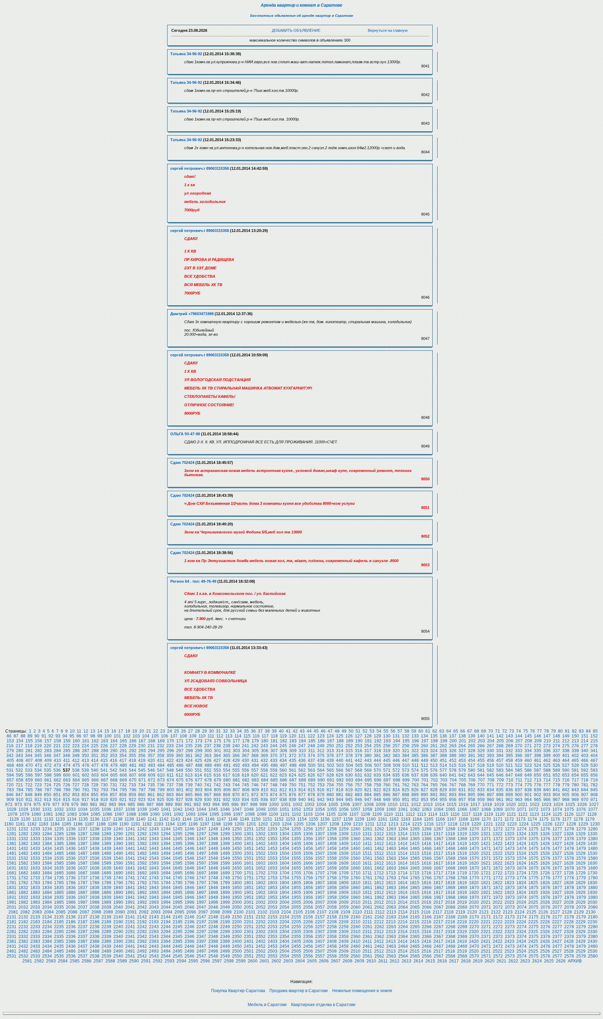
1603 (272, 863)
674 (170, 780)
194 (396, 740)
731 (113, 785)
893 (452, 794)
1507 (320, 853)
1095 (214, 814)
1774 (522, 877)
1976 (545, 897)
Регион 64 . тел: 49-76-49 (193, 581)
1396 (189, 843)
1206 (310, 824)
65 (455, 731)
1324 (521, 833)
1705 (296, 873)
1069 (498, 809)
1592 (142, 863)
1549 (225, 858)
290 (114, 750)
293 (142, 750)
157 (48, 740)
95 (71, 736)
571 (386, 770)
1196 (193, 824)
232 (160, 745)
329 (481, 750)
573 (405, 770)
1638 (94, 868)
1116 (455, 814)
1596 (189, 863)
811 (273, 789)
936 (264, 799)
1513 (391, 853)
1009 (381, 804)
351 (94, 755)
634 (386, 775)
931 (217, 799)
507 (377, 765)
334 (528, 750)
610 (161, 775)
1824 (521, 882)
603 (95, 775)
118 (274, 736)
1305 (296, 833)
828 (434, 789)
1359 (344, 838)
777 (547, 785)
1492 (142, 853)
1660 (355, 868)
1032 (59, 809)
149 (566, 736)
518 (481, 765)
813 (292, 789)
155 (29, 740)
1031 (47, 809)
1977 (557, 897)
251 (339, 745)
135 (434, 736)
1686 (71, 873)
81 (567, 731)
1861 (367, 887)
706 (472, 780)
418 (132, 760)
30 (211, 731)
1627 (557, 863)
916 (76, 799)
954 (434, 799)
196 (415, 740)
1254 (284, 829)
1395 (178, 843)
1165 (428, 819)
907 (584, 794)
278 (594, 745)
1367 (439, 838)
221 (57, 745)
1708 (332, 873)
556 (245, 770)
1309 (344, 833)
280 (19, 750)
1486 (71, 853)
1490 (118, 853)
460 (528, 760)
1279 (581, 829)
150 (575, 736)
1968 (450, 897)
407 (29, 760)
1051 (284, 809)
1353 (272, 838)
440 (339, 760)
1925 (533, 892)
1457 (320, 848)
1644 (166, 868)
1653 (272, 868)
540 (94, 770)
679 (217, 780)
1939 (106, 897)
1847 (201, 887)
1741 (130, 877)
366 (236, 755)
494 (255, 765)
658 (19, 780)
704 (453, 780)
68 (476, 731)
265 (471, 745)
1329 (581, 833)
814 (302, 789)
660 (38, 780)
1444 (166, 848)
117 (265, 736)
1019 (499, 804)
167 (142, 740)
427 (217, 760)
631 (358, 775)
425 (198, 760)
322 (415, 750)
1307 (320, 833)
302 (227, 750)
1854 (284, 887)
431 (255, 760)
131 (396, 736)
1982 (23, 902)
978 (65, 804)
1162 (394, 819)
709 (500, 780)
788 (57, 789)
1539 (106, 858)
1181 (20, 824)
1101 (285, 814)
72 (504, 731)
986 (140, 804)
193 (387, 740)
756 (349, 785)
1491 (130, 853)
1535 (59, 858)
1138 (117, 819)
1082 (60, 814)
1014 (440, 804)
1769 (462, 877)
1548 (213, 858)
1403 (272, 843)
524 (537, 765)
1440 (118, 848)
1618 (450, 863)
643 (471, 775)
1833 (35, 887)
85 (595, 731)
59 (413, 731)
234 (179, 745)
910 (19, 799)
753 (321, 785)
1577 (557, 858)
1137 (106, 819)
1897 (201, 892)
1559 (344, 858)
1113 (421, 814)
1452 (261, 848)
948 (377, 799)
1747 (201, 877)
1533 (35, 858)
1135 (83, 819)
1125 (557, 814)
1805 (296, 882)
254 (368, 745)
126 (349, 736)
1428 (569, 843)
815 (311, 789)
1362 (379, 838)
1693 (154, 873)
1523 (509, 853)
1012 (416, 804)
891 (434, 794)
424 (189, 760)
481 (132, 765)
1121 (511, 814)
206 (509, 740)
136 (443, 736)
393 (490, 755)
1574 (522, 858)
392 (481, 755)
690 (321, 780)
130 (386, 736)
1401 (249, 843)
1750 (237, 877)
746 (255, 785)
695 (368, 780)
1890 (118, 892)
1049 (261, 809)
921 (123, 799)
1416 (426, 843)
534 (38, 770)
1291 (130, 833)
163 (104, 740)
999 (263, 804)
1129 (14, 819)
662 (57, 780)
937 (273, 799)
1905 (296, 892)
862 (160, 794)
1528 (569, 853)
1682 (23, 873)
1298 (213, 833)
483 (151, 765)
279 (10, 750)
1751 (249, 877)
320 (396, 750)
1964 (403, 897)
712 (528, 780)
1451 (249, 848)
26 (183, 731)
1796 (189, 882)
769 (471, 785)
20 (141, 731)
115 (247, 736)
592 (584, 770)
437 (311, 760)
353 (113, 755)
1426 (545, 843)
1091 (167, 814)
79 (553, 731)
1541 (130, 858)
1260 (355, 829)
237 (207, 745)
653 (566, 775)
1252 (261, 829)
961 (500, 799)
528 (575, 765)
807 (236, 789)
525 (547, 765)
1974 (522, 897)
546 (151, 770)
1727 (557, 873)
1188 (101, 824)
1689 (106, 873)
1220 (476, 824)
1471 (486, 848)
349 (76, 755)
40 (281, 731)
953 (424, 799)
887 (396, 794)
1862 (379, 887)
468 (10, 765)
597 (38, 775)
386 (424, 755)
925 (160, 799)
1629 (581, 863)
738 (179, 785)
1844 (166, 887)
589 (556, 770)
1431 (11, 848)
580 (471, 770)
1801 (249, 882)
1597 (201, 863)
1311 (367, 833)
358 (160, 755)
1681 (11, 873)
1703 (272, 873)
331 (500, 750)
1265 (415, 829)
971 (594, 799)
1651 (249, 868)
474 (66, 765)
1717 (438, 873)
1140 (141, 819)
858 (123, 794)
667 (104, 780)
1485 (59, 853)
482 (142, 765)
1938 (94, 897)
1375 (533, 838)
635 (396, 775)
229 (132, 745)
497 (283, 765)
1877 (557, 887)
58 (406, 731)
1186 (78, 824)
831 (462, 789)
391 (471, 755)
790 (76, 789)
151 (584, 736)
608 (142, 775)
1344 (166, 838)
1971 (486, 897)
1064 (439, 809)
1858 (332, 887)
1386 (71, 843)
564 (321, 770)
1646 (189, 868)
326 (452, 750)
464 (566, 760)
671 (142, 780)
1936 (71, 897)
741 (207, 785)
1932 (23, 897)
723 (38, 785)
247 (302, 745)
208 (528, 740)
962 (509, 799)
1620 (474, 863)
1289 (106, 833)
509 (396, 765)
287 (85, 750)
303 (236, 750)
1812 (379, 882)
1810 (355, 882)
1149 (244, 819)
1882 (23, 892)
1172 (509, 819)
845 (594, 789)
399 (547, 755)
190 (359, 740)
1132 (48, 819)
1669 (462, 868)
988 (159, 804)
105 (155, 736)
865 (189, 794)
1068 (486, 809)
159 (66, 740)
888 (405, 794)
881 (339, 794)
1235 (59, 829)
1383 (35, 843)
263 (452, 745)
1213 (393, 824)
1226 (547, 824)
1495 (178, 853)
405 (10, 760)
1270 (474, 829)
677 (198, 780)
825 (405, 789)
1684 (47, 873)
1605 (296, 863)
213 (575, 740)
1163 (405, 819)
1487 (83, 853)
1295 (178, 833)
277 (584, 745)
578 (452, 770)
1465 (415, 848)
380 (368, 755)
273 (547, 745)
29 (204, 731)
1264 (403, 829)
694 (359, 780)
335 (537, 750)
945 (349, 799)
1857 (320, 887)
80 (560, 731)
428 (226, 760)
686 (283, 780)
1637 (83, 868)
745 (245, 785)
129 (377, 736)
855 (94, 794)
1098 (250, 814)
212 (566, 740)
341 (594, 750)
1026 (582, 804)
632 (368, 775)
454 (471, 760)
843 (575, 789)
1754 (284, 877)
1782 (23, 882)
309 (293, 750)
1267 (439, 829)
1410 (355, 843)
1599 (225, 863)
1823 (509, 882)
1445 (178, 848)
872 (255, 794)
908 (594, 794)
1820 (474, 882)
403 (584, 755)
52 (365, 731)
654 (575, 775)
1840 (118, 887)
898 (500, 794)
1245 (178, 829)
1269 (462, 829)
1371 (486, 838)
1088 (131, 814)
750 (292, 785)
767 (452, 785)
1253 (272, 829)
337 (556, 750)
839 (537, 789)
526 (556, 765)
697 (387, 780)
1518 (450, 853)
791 (85, 789)
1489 (106, 853)
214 (584, 740)
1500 (237, 853)
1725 (533, 873)
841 (556, 789)
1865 (415, 887)
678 (208, 780)
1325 (533, 833)
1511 (367, 853)
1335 (59, 838)
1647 (201, 868)
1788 (94, 882)
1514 (403, 853)
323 (424, 750)
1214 (405, 824)
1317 (438, 833)
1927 (557, 892)
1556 (308, 858)
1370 (474, 838)
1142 (164, 819)
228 (123, 745)
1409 (344, 843)
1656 (308, 868)
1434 (47, 848)
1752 (261, 877)
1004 (321, 804)
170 (170, 740)
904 (556, 794)
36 (253, 731)
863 (170, 794)
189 (349, 740)
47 (330, 731)
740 (198, 785)
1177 (567, 819)
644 (481, 775)
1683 (35, 873)
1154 (302, 819)
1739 (106, 877)
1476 (545, 848)
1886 (71, 892)
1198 (216, 824)
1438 (94, 848)
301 (217, 750)
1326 (545, 833)
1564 (403, 858)
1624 (521, 863)
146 (537, 736)
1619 (462, 863)
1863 (391, 887)
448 (415, 760)
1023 (546, 804)
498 (293, 765)
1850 (237, 887)
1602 (261, 863)
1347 (201, 838)
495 (264, 765)
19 (134, 731)
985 (131, 804)
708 (490, 780)
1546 (189, 858)
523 (528, 765)
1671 (486, 868)
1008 (369, 804)
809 (255, 789)
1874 (522, 887)
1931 (11, 897)
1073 (545, 809)
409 (48, 760)
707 (481, 780)
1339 (106, 838)
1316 (426, 833)
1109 (377, 814)
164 (114, 740)
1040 (154, 809)
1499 (225, 853)
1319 (462, 833)
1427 (557, 843)
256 (386, 745)
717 (575, 780)
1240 (118, 829)
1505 (296, 853)
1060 (391, 809)
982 (103, 804)
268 (500, 745)
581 (481, 770)
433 (273, 760)
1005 (333, 804)
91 (44, 736)
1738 (94, 877)
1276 (545, 829)
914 (57, 799)
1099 (262, 814)
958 (471, 799)
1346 (189, 838)
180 (264, 740)
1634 (47, 868)
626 (311, 775)
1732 (23, 877)
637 (415, 775)
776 (537, 785)
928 (189, 799)
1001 (286, 804)
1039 (142, 809)
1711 (367, 873)
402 (575, 755)
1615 (414, 863)
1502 (261, 853)
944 (339, 799)
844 (584, 789)
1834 (47, 887)
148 (556, 736)
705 (462, 780)
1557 (320, 858)
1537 (83, 858)
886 (386, 794)
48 (337, 731)
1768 (450, 877)
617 (226, 775)
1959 (344, 897)
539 (85, 770)
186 (321, 740)
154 (19, 740)
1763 (391, 877)
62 (434, 731)
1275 (533, 829)
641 (452, 775)
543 (123, 770)
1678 (569, 868)
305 (255, 750)
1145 (198, 819)
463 (556, 760)
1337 (83, 838)
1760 (355, 877)
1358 (332, 838)
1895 (178, 892)
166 (132, 740)
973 (18, 804)
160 (76, 740)
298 (189, 750)
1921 (486, 892)
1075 (569, 809)
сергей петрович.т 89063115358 (199, 168)
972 (9, 804)
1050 (272, 809)
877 (302, 794)
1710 (355, 873)
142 (500, 736)
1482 (23, 853)
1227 (559, 824)
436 (302, 760)
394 (500, 755)
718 (584, 780)
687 (293, 780)
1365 (415, 838)
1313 (391, 833)
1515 (414, 853)
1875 (533, 887)
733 (132, 785)
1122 (523, 814)
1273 (510, 829)
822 (377, 789)
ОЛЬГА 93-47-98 (185, 434)
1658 (332, 868)
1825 (533, 882)
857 (113, 794)
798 (151, 789)
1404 (284, 843)
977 (56, 804)
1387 (83, 843)
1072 (533, 809)
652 (556, 775)
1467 (439, 848)
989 (169, 804)
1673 (510, 868)
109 (192, 736)
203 (481, 740)
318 (377, 750)
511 (415, 765)
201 (462, 740)
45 (316, 731)
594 (10, 775)
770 (481, 785)
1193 (158, 824)
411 (66, 760)
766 (443, 785)
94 (64, 736)
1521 (486, 853)
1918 (450, 892)
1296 (189, 833)
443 (368, 760)
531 (10, 770)
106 (164, 736)
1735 (59, 877)
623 (283, 775)
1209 (346, 824)
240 (236, 745)
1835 (59, 887)
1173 (521, 819)
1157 (336, 819)
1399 (225, 843)
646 (500, 775)
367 (245, 755)
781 (584, 785)
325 (443, 750)
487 (189, 765)
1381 (11, 843)
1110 (388, 814)
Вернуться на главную (388, 30)
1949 (225, 897)
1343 (154, 838)
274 (556, 745)
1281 (11, 833)
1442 (142, 848)
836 (509, 789)
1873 (510, 887)
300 (208, 750)
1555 (296, 858)
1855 (296, 887)
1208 (334, 824)
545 (142, 770)
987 (150, 804)
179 (255, 740)
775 (528, 785)
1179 (590, 819)
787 (48, 789)
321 (405, 750)
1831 (11, 887)
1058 (367, 809)
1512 (379, 853)
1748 (213, 877)
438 (321, 760)
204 (490, 740)
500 (311, 765)
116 (256, 736)
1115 (443, 814)
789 (66, 789)
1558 (332, 858)
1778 (569, 877)
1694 (166, 873)
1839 (106, 887)
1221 (488, 824)
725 (57, 785)
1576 (545, 858)
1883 (35, 892)
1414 (403, 843)
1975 (533, 897)
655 (584, 775)
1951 (249, 897)
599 (57, 775)
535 (47, 770)
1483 (35, 853)
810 (264, 789)
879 (321, 794)
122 (311, 736)
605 (114, 775)
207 (519, 740)
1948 (213, 897)
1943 (154, 897)
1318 (450, 833)
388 (443, 755)
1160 (371, 819)
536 (57, 770)
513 (434, 765)
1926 (545, 892)
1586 (71, 863)
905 (566, 794)
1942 (142, 897)
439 (330, 760)
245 (283, 745)
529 (584, 765)
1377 (557, 838)
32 (225, 731)
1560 (355, 858)
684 (264, 780)
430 (245, 760)
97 (85, 736)
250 (330, 745)
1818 (450, 882)
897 (490, 794)
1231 (11, 829)
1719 (462, 873)
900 (518, 794)
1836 (71, 887)
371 (283, 755)
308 (283, 750)
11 (79, 731)
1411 (367, 843)
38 (267, 731)
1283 (35, 833)
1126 (569, 814)
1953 (272, 897)
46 (323, 731)
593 (594, 770)
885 (377, 794)
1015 (451, 804)
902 (537, 794)
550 (189, 770)
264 (462, 745)
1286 (71, 833)
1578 (569, 858)
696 (377, 780)
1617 (438, 863)
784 (19, 789)
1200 (239, 824)
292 (132, 750)
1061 (403, 809)
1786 (71, 882)
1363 (391, 838)
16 (113, 731)
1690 (118, 873)
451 (443, 760)
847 (19, 794)
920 (113, 799)
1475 (533, 848)
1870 (474, 887)
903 (547, 794)
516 (462, 765)
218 (28, 745)
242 (255, 745)
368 (255, 755)
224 (85, 745)
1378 (569, 838)
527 (566, 765)
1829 (581, 882)
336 (547, 750)
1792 (142, 882)
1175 (544, 819)
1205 (299, 824)
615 (207, 775)
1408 (332, 843)
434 (283, 760)
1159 (359, 819)
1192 (147, 824)
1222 (500, 824)
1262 (379, 829)
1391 (130, 843)
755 (339, 785)
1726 (545, 873)
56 (392, 731)
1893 (154, 892)
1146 (210, 819)
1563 (391, 858)
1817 (438, 882)
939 (292, 799)
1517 (438, 853)
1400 (237, 843)
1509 (344, 853)
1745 (178, 877)
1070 (510, 809)
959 (481, 799)
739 (189, 785)
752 (311, 785)
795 (123, 789)
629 (339, 775)
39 (274, 731)
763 (415, 785)
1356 (308, 838)
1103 (308, 814)
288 (95, 750)
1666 (427, 868)
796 (132, 789)
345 (38, 755)
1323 (509, 833)
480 (123, 765)
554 (226, 770)
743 (226, 785)
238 (217, 745)
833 (481, 789)
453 (462, 760)
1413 (391, 843)
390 (462, 755)
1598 (213, 863)
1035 (94, 809)
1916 (426, 892)
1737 (83, 877)
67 (469, 731)
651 (547, 775)
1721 (486, 873)
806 (227, 789)
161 (85, 740)
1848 (213, 887)
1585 (59, 863)
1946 (189, 897)
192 (377, 740)
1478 (569, 848)
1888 (94, 892)
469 (19, 765)
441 (349, 760)
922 (132, 799)
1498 (213, 853)
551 (198, 770)
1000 (274, 804)
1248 (213, 829)
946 (358, 799)
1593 (154, 863)
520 (500, 765)
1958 (332, 897)
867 (207, 794)
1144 (187, 819)
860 (142, 794)
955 (443, 799)
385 (415, 755)
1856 (308, 887)
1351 (249, 838)
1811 (367, 882)
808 (246, 789)
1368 (450, 838)
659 (29, 780)
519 (490, 765)
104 (145, 736)
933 (236, 799)
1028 (11, 809)
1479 (581, 848)
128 (368, 736)
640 (443, 775)
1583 (35, 863)
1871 (486, 887)
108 (183, 736)
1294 (166, 833)
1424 (521, 843)
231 (151, 745)
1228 (571, 824)
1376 (545, 838)
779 (566, 785)
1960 (355, 897)
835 (500, 789)
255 (377, 745)
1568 (450, 858)
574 (415, 770)
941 (311, 799)
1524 (521, 853)
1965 (415, 897)
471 (38, 765)
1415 (414, 843)
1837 (83, 887)
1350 (237, 838)
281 (29, 750)
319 (386, 750)
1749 (225, 877)
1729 (581, 873)
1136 (94, 819)
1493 (154, 853)
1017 (475, 804)
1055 (332, 809)
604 (104, 775)
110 (202, 736)
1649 (225, 868)
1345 (178, 838)
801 (180, 789)
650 (537, 775)
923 (142, 799)
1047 (237, 809)
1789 (106, 882)
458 (509, 760)
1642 (142, 868)
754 (330, 785)
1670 (474, 868)
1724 (521, 873)
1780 (593, 877)
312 (321, 750)
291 (123, 750)
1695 (178, 873)
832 (471, 789)
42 (295, 731)
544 (132, 770)
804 (208, 789)
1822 (497, 882)
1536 (71, 858)
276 (575, 745)
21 (148, 731)
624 (292, 775)
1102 (296, 814)
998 (254, 804)
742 (217, 785)
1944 (166, 897)
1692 (142, 873)
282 (38, 750)
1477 (557, 848)
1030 (35, 809)
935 (255, 799)
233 (170, 745)
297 (180, 750)
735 (151, 785)
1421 (486, 843)
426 (207, 760)
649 (528, 775)
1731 (11, 877)
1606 (308, 863)
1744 (166, 877)
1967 (439, 897)
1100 (273, 814)
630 (349, 775)
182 (283, 740)
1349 (225, 838)
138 (462, 736)
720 (10, 785)
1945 (178, 897)
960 (490, 799)
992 (197, 804)
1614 (403, 863)
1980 (593, 897)
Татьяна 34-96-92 (186, 54)
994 (216, 804)
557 (255, 770)
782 (594, 785)
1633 (35, 868)
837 (518, 789)
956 (452, 799)
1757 (320, 877)
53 (372, 731)
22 (155, 731)
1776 (545, 877)
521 (509, 765)
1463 (391, 848)
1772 (498, 877)
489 (208, 765)
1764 (403, 877)
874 (273, 794)
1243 (154, 829)
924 (151, 799)
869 (226, 794)
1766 (427, 877)
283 (48, 750)
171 (180, 740)
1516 (426, 853)
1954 (284, 897)
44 (309, 731)
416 (113, 760)
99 (99, 736)
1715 (414, 873)
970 (584, 799)
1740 (118, 877)
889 (415, 794)
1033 (71, 809)
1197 (204, 824)
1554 (284, 858)
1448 (213, 848)
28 (197, 731)
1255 (296, 829)
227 (113, 745)
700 (415, 780)
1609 (344, 863)
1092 (179, 814)
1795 (178, 882)
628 (330, 775)
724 (47, 785)
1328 (569, 833)
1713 (391, 873)
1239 (106, 829)
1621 (486, 863)
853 (76, 794)
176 (227, 740)
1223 (512, 824)
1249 (225, 829)
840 (547, 789)
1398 (213, 843)
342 (10, 755)
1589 (106, 863)
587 (537, 770)
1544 (166, 858)
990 (178, 804)
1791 (130, 882)
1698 (213, 873)
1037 (118, 809)
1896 (189, 892)
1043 (189, 809)
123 (321, 736)
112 (219, 736)
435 (292, 760)
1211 (369, 824)
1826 (545, 882)
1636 (71, 868)
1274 (522, 829)
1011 (404, 804)
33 (232, 731)
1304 (284, 833)
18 (127, 731)
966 (547, 799)
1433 (35, 848)
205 (500, 740)
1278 (569, 829)
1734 (47, 877)
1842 (142, 887)
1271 (486, 829)
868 (217, 794)
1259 (344, 829)
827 (424, 789)
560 (283, 770)
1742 (142, 877)
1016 (463, 804)
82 (574, 731)
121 (302, 736)
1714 (403, 873)
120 (292, 736)
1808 (332, 882)
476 (85, 765)
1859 (344, 887)
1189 (112, 824)
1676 (545, 868)
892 (443, 794)
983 (112, 804)
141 (490, 736)
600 (66, 775)
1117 (466, 814)
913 (47, 799)
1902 (261, 892)
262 (443, 745)
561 (292, 770)
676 (189, 780)
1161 (382, 819)
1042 (178, 809)
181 (274, 740)
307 (274, 750)
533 (28, 770)
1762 (379, 877)
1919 (462, 892)
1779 (581, 877)
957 (462, 799)
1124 (546, 814)
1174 (532, 819)
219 (38, 745)
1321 (486, 833)
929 (198, 799)
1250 (237, 829)
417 (123, 760)
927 (179, 799)
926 (170, 799)
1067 (474, 809)
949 (386, 799)
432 (264, 760)
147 (547, 736)
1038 (130, 809)
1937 (83, 897)
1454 (284, 848)
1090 (155, 814)
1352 (261, 838)
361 (189, 755)
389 (452, 755)
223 (76, 745)
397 (528, 755)
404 (594, 755)
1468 (450, 848)
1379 (581, 838)
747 (264, 785)
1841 (130, 887)
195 (406, 740)
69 (483, 731)
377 (339, 755)
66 (462, 731)
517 (471, 765)
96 (78, 736)
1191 (135, 824)
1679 (581, 868)
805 (217, 789)
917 (85, 799)
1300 (237, 833)
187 (330, 740)
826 (415, 789)
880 (330, 794)
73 (511, 731)
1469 (462, 848)
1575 (533, 858)
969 (575, 799)
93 (57, 736)
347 (57, 755)
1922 (497, 892)
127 (358, 736)
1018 (487, 804)
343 (19, 755)
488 (198, 765)
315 (349, 750)
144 (518, 736)
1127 (580, 814)
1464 (403, 848)
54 (379, 731)
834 (490, 789)
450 (434, 760)
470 (29, 765)
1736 (71, 877)
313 (330, 750)
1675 (533, 868)
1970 (474, 897)
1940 (118, 897)
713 (537, 780)
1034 (83, 809)
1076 (581, 809)
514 (443, 765)
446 (396, 760)
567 (349, 770)
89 (30, 736)
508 (387, 765)
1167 (451, 819)
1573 (510, 858)
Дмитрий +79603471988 (192, 314)
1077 (593, 809)
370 (273, 755)
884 (368, 794)
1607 (320, 863)
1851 (249, 887)
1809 (344, 882)
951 (405, 799)
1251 (249, 829)
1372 (498, 838)
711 (518, 780)
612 (179, 775)
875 (283, 794)
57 (399, 731)
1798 (213, 882)
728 (85, 785)
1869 (462, 887)
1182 (32, 824)
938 (283, 799)
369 (264, 755)
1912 (379, 892)
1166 (440, 819)
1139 (129, 819)
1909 (344, 892)
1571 (486, 858)
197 (425, 740)
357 (151, 755)
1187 (89, 824)
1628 (569, 863)
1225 (536, 824)
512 (424, 765)
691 (330, 780)
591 (575, 770)
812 (283, 789)
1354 (284, 838)
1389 (106, 843)
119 (283, 736)
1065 (450, 809)
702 (434, 780)
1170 (486, 819)
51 (358, 731)
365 (226, 755)
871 (245, 794)
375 (321, 755)
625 (302, 775)
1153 (290, 819)
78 (546, 731)
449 (424, 760)
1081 (48, 814)
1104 (319, 814)
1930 (592, 892)
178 (246, 740)
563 (311, 770)
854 (85, 794)
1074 (557, 809)
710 (509, 780)
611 (170, 775)
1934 (47, 897)
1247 (201, 829)
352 (104, 755)
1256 (308, 829)
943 (330, 799)
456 (490, 760)
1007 (357, 804)
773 (509, 785)
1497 (201, 853)
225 (94, 745)
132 (405, 736)
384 (405, 755)
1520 (474, 853)
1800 (237, 882)
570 (377, 770)
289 (104, 750)
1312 (379, 833)
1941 (130, 897)
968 (566, 799)
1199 (227, 824)
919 (104, 799)
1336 (71, 838)
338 (566, 750)
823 (386, 789)
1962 (379, 897)
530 (594, 765)
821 (368, 789)
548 (170, 770)
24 (169, 731)
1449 (225, 848)
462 (547, 760)
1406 (308, 843)
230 (142, 745)
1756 (308, 877)
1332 (23, 838)
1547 (201, 858)
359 (170, 755)
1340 (118, 838)
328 (471, 750)
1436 (71, 848)
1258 (332, 829)
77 (539, 731)
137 (452, 736)
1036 (106, 809)
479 (114, 765)
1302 (261, 833)
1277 (557, 829)
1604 (284, 863)
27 (190, 731)
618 (236, 775)
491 (227, 765)
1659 (344, 868)
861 (151, 794)
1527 (557, 853)
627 (321, 775)
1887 (83, 892)
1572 (498, 858)
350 (85, 755)
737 (170, 785)
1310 (355, 833)
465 (575, 760)
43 (302, 731)
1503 (272, 853)
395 (509, 755)
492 (236, 765)
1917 (438, 892)
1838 (94, 887)
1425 (533, 843)
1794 (166, 882)
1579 (581, 858)
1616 (426, 863)
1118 (477, 814)
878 (311, 794)
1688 (94, 873)
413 (85, 760)
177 (236, 740)
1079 (24, 814)
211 (556, 740)
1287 (83, 833)
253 (358, 745)
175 (217, 740)
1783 (35, 882)
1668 (450, 868)
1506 (308, 853)
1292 (142, 833)
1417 (438, 843)
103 (136, 736)
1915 (414, 892)
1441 (130, 848)
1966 (427, 897)
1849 (225, 887)
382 (386, 755)
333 (518, 750)
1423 (509, 843)
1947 (201, 897)
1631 (11, 868)
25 (176, 731)
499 (302, 765)
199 (443, 740)
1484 (47, 853)
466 (584, 760)
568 (358, 770)
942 (321, 799)
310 (302, 750)
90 (37, 736)
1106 (342, 814)
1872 (498, 887)
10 (72, 731)
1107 (354, 814)
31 (218, 731)
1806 (308, 882)
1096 (226, 814)
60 (420, 731)
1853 (272, 887)
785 (29, 789)
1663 (391, 868)
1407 (320, 843)
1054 (320, 809)
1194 (170, 824)
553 (217, 770)
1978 (569, 897)
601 (76, 775)
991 (188, 804)
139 (471, 736)
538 (76, 770)
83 (581, 731)
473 (57, 765)
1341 (130, 838)
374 (311, 755)
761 (396, 785)
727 (76, 785)
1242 (142, 829)
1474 (522, 848)
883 (358, 794)
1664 (403, 868)
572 (396, 770)
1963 (391, 897)
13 (92, 731)
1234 (47, 829)
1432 (23, 848)
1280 (593, 829)
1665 (415, 868)
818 (339, 789)
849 (38, 794)
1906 (308, 892)
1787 (83, 882)
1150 (256, 819)
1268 (450, 829)
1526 (545, 853)
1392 (142, 843)
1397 (201, 843)
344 (28, 755)
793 (104, 789)
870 (236, 794)
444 (377, 760)
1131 (37, 819)
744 (236, 785)
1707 (320, 873)
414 (94, 760)
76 (532, 731)
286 (76, 750)
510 (406, 765)
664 (76, 780)
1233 (35, 829)
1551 (249, 858)
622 (273, 775)
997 (244, 804)
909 (10, 799)
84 (588, 731)
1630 (592, 863)
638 (424, 775)
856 (104, 794)
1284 (47, 833)
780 (575, 785)
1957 (320, 897)
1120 (500, 814)
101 (117, 736)
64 (448, 731)
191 (368, 740)
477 (95, 765)
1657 (320, 868)
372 (292, 755)
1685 (59, 873)
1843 (154, 887)
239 (226, 745)
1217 (441, 824)
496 (274, 765)
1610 (355, 863)
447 (405, 760)
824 (396, 789)
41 (288, 731)
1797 (201, 882)
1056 (344, 809)
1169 (474, 819)
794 (114, 789)
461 (537, 760)
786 (38, 789)
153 (10, 740)
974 (27, 804)
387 (434, 755)
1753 (272, 877)
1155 (313, 819)
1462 (379, 848)
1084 (84, 814)
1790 (118, 882)
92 (51, 736)
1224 (524, 824)
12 (85, 731)
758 (368, 785)
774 (518, 785)
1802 (261, 882)
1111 (399, 814)
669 (123, 780)
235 (189, 745)
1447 (201, 848)
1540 (118, 858)
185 (311, 740)
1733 (35, 877)
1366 (427, 838)
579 (462, 770)
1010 (392, 804)
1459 (344, 848)
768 (462, 785)
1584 (47, 863)
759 (377, 785)
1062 (415, 809)
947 (368, 799)
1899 (225, 892)
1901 (249, 892)
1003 (309, 804)
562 (302, 770)
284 (57, 750)
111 (211, 736)
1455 (296, 848)
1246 (189, 829)
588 (547, 770)
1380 (593, 838)
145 (528, 736)
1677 (557, 868)
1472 (498, 848)
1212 (381, 824)
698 (396, 780)
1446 (189, 848)
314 (339, 750)
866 (198, 794)
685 (274, 780)
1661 (367, 868)
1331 (11, 838)
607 (132, 775)
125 (339, 736)
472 (48, 765)
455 (481, 760)
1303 (272, 833)
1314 (403, 833)
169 (161, 740)
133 (415, 736)
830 (452, 789)
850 (47, 794)
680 (227, 780)
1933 (35, 897)
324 (434, 750)
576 (434, 770)
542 (113, 770)
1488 (94, 853)
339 (575, 750)
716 (566, 780)
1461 (367, 848)
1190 (124, 824)
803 (198, 789)
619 (245, 775)
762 (405, 785)
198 (434, 740)
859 (132, 794)
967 (556, 799)
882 (349, 794)
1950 (237, 897)
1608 (332, 863)
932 (226, 799)
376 (330, 755)
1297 (201, 833)
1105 (331, 814)
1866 (427, 887)
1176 (555, 819)
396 (518, 755)
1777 (557, 877)
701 (425, 780)
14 (99, 731)
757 (358, 785)
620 (255, 775)
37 (260, 731)
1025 (570, 804)
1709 (344, 873)
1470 (474, 848)
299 (198, 750)
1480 (593, 848)
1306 (308, 833)
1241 (130, 829)
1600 (237, 863)
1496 (189, 853)
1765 (415, 877)
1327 (557, 833)
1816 (426, 882)
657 (10, 780)
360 (179, 755)
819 (349, 789)
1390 (118, 843)
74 (518, 731)
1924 (521, 892)
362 (198, 755)
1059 (379, 809)
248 (311, 745)
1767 (439, 877)
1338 (94, 838)
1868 (450, 887)
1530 (592, 853)
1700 (237, 873)
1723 (509, 873)
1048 (249, 809)
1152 (279, 819)
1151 (267, 819)
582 (490, 770)
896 (481, 794)
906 (575, 794)
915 (66, 799)
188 (340, 740)
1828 (569, 882)
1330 (592, 833)
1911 (367, 892)
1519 (462, 853)
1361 (367, 838)
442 (358, 760)
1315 (414, 833)
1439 (106, 848)
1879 (581, 887)
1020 (511, 804)
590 (566, 770)
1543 (154, 858)
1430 (592, 843)
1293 (154, 833)
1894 (166, 892)
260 (424, 745)
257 (396, 745)
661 (48, 780)
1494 (166, 853)
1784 (47, 882)
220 (47, 745)
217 (19, 745)
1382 (23, 843)
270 (518, 745)
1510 (355, 853)
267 (490, 745)
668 (114, 780)
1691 (130, 873)
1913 (391, 892)
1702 (261, 873)
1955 (296, 897)
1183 (43, 824)
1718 (450, 873)
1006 (345, 804)
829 (443, 789)
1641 (130, 868)
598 (48, 775)
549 (179, 770)
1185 (66, 824)
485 (170, 765)
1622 (497, 863)
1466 (427, 848)
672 (151, 780)
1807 (320, 882)
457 (500, 760)
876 (292, 794)
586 (528, 770)
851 (57, 794)
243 (264, 745)
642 (462, 775)
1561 (367, 858)
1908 (332, 892)
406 (19, 760)
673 (161, 780)
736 (160, 785)
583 (500, 770)
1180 (9, 824)
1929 (581, 892)
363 (207, 755)
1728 (569, 873)
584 (509, 770)
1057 (355, 809)
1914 (403, 892)
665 (85, 780)
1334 (47, 838)
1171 (497, 819)
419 (142, 760)
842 (566, 789)
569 (368, 770)
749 (283, 785)
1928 (569, 892)
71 (497, 731)
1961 (367, 897)
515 (452, 765)
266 (481, 745)
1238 (94, 829)
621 (264, 775)
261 (434, 745)
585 (518, 770)
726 (66, 785)
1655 (296, 868)
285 (66, 750)
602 (85, 775)
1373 (510, 838)
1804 (284, 882)
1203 (275, 824)
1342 (142, 838)
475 (76, 765)
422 (170, 760)
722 (28, 785)
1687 (83, 873)
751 (302, 785)
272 (537, 745)
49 (344, 731)
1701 (249, 873)
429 (236, 760)
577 (443, 770)
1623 (509, 863)
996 (235, 804)
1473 (510, 848)
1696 (189, 873)
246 (292, 745)
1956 (308, 897)
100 (108, 736)
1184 (55, 824)
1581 (11, 863)
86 (9, 736)
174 (208, 740)
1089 (143, 814)
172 (189, 740)
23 (162, 731)
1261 (367, 829)
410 (57, 760)
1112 (410, 814)
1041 (166, 809)
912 (38, 799)
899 (509, 794)
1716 (426, 873)
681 (236, 780)
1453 (272, 848)
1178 (578, 819)
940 (302, 799)
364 (217, 755)
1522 (497, 853)
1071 (522, 809)
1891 (130, 892)
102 (127, 736)
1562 (379, 858)
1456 (308, 848)
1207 (322, 824)
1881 (11, 892)
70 (490, 731)
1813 (391, 882)
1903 (272, 892)
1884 (47, 892)
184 (302, 740)
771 (490, 785)
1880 (593, 887)
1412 (379, 843)
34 (239, 731)
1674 (522, 868)
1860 (355, 887)
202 (472, 740)
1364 (403, 838)
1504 (284, 853)
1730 (592, 873)
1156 (325, 819)
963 (518, 799)
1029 (23, 809)
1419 (462, 843)
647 (509, 775)
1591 (130, 863)
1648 (213, 868)
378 (349, 755)
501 (321, 765)
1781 (11, 882)
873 (264, 794)
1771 (486, 877)
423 (179, 760)
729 (94, 785)
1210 (358, 824)
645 (490, 775)
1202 (263, 824)
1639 (106, 868)
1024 (558, 804)
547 (160, 770)
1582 (23, 863)
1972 (498, 897)
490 (217, 765)
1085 (95, 814)
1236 (71, 829)
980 (84, 804)
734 (142, 785)
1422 (497, 843)
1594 (166, 863)
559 (273, 770)
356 (142, 755)
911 (28, 799)
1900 (237, 892)
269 (509, 745)
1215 (417, 824)
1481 (11, 853)
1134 (71, 819)
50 (351, 731)
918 (94, 799)
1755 (296, 877)
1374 (522, 838)
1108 (365, 814)
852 (66, 794)
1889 (106, 892)
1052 (296, 809)
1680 (593, 868)
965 (537, 799)
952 (415, 799)
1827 (557, 882)
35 (246, 731)
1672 (498, 868)
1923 (509, 892)
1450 (237, 848)
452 (452, 760)
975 (37, 804)
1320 (474, 833)
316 (358, 750)
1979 (581, 897)
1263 (391, 829)
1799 (225, 882)
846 (10, 794)
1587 (83, 863)
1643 (154, 868)
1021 (523, 804)
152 (594, 736)
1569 (462, 858)
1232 (23, 829)
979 (75, 804)
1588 (94, 863)
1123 (534, 814)
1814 (403, 882)
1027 (594, 804)
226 (104, 745)
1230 (595, 824)
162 (95, 740)
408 (38, 760)
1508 (332, 853)
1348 (213, 838)
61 (427, 731)
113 (228, 736)
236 (198, 745)
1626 (545, 863)
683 (255, 780)
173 (198, 740)
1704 (284, 873)
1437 (83, 848)
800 (170, 789)
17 (120, 731)
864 (179, 794)
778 (556, 785)
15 (106, 731)
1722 (497, 873)
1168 (463, 819)
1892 (142, 892)
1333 (35, 838)
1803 (272, 882)
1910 (355, 892)
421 (160, 760)
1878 (569, 887)
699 (406, 780)
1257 (320, 829)
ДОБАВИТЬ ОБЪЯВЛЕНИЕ (296, 30)
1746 (189, 877)
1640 (118, 868)
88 (23, 736)
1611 (367, 863)
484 (161, 765)
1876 (545, 887)
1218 (452, 824)
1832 (23, 887)
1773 (510, 877)
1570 (474, 858)
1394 (166, 843)
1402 (261, 843)
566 (339, 770)
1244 (166, 829)
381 (377, 755)
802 (189, 789)
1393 (154, 843)
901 (528, 794)
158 (57, 740)
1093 (190, 814)
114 (237, 736)
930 (207, 799)
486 (180, 765)
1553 (272, 858)
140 (481, 736)
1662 (379, 868)
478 (104, 765)
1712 (379, 873)
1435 (59, 848)
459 (518, 760)
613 (189, 775)
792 (95, 789)
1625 (533, 863)
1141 (152, 819)
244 (273, 745)
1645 (178, 868)
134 (424, 736)
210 (547, 740)
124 (330, 736)
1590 (118, 863)
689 (311, 780)
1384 (47, 843)
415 (104, 760)
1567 (439, 858)
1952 (261, 897)
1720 (474, 873)
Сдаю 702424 (182, 462)
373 (302, 755)
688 (302, 780)
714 (547, 780)
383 (396, 755)
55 (386, 731)
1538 (94, 858)
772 (500, 785)
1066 (462, 809)
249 (321, 745)
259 (415, 745)
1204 (287, 824)
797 (142, 789)
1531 (11, 858)
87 (16, 736)
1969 (462, 897)
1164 (417, 819)
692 (340, 780)
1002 (298, 804)
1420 (474, 843)
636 (405, 775)
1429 (581, 843)
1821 (486, 882)
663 (66, 780)
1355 (296, 838)
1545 (178, 858)
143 (509, 736)
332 (509, 750)
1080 (36, 814)
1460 (355, 848)
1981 (11, 902)
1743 (154, 877)
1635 (59, 868)
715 (556, 780)
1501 (249, 853)
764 (424, 785)
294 (151, 750)
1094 (202, 814)
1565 (415, 858)
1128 (592, 814)
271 (528, 745)
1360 (355, 838)
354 (123, 755)
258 (405, 745)
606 (123, 775)
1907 (320, 892)
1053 (308, 809)
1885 (59, 892)
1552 (261, 858)
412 (76, 760)
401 (566, 755)
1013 (428, 804)
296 (170, 750)
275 (566, 745)
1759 (344, 877)
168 (151, 740)
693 (349, 780)
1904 (284, 892)
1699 (225, 873)
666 (95, 780)
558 (264, 770)
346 (47, 755)
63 (441, 731)
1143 (175, 819)
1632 (23, 868)
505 (359, 765)
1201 (251, 824)
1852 (261, 887)
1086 (107, 814)
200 (453, 740)
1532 (23, 858)
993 (206, 804)
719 (594, 780)
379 (358, 755)
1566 (427, 858)
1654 (284, 868)
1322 (497, 833)
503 (340, 765)
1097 (238, 814)
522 (518, 765)
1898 (213, 892)
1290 (118, 833)
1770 (474, 877)
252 (349, 745)
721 (19, 785)
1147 (221, 819)
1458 (332, 848)
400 (556, 755)
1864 (403, 887)
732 (123, 785)
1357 (320, 838)
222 (66, 745)
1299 (225, 833)
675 (180, 780)
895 (471, 794)
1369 (462, 838)
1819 (462, 882)
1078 (12, 814)
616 (217, 775)
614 (198, 775)
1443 (154, 848)
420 (151, 760)
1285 (59, 833)
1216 (429, 824)
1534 (47, 858)
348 (66, 755)
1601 (249, 863)
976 (46, 804)
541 (104, 770)
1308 (332, 833)
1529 (581, 853)
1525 (533, 853)
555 (236, 770)
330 (490, 750)
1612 (379, 863)
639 (434, 775)
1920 (474, 892)
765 (434, 785)
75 (525, 731)
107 (174, 736)
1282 (23, 833)
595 (19, 775)
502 (330, 765)
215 (594, 740)
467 (594, 760)
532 (19, 770)
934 (245, 799)
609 (151, 775)
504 (349, 765)
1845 (178, 887)
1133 (60, 819)
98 (92, 736)
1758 (332, 877)
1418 (450, 843)
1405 (296, 843)
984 (122, 804)
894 (462, 794)
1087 (119, 814)
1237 (83, 829)
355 (132, 755)
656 (594, 775)
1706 (308, 873)
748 (273, 785)
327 (462, 750)
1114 (432, 814)
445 (386, 760)
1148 (233, 819)
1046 (225, 809)
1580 (593, 858)
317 (368, 750)
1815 (414, 882)
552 (207, 770)
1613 (391, 863)
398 (537, 755)
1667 (439, 868)
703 (443, 780)
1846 (189, 887)
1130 (25, 819)
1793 (154, 882)
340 (584, 750)
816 (321, 789)
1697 (201, 873)
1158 (348, 819)
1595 (178, 863)
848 (28, 794)
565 (330, 770)
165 (123, 740)
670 (132, 780)
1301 (249, 833)
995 (225, 804)
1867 (439, 887)
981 (93, 804)
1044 (201, 809)
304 (246, 750)
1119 (488, 814)
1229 (583, 824)
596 (29, 775)
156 (38, 740)
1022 (534, 804)
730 (104, 785)
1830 (592, 882)
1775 (533, 877)
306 (264, 750)
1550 (237, 858)
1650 (237, 868)
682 (246, 780)
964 (528, 799)
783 (10, 789)
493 (246, 765)
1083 (72, 814)
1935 (59, 897)
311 (311, 750)
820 (358, 789)
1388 (94, 843)
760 (386, 785)
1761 (367, 877)
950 (396, 799)
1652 (261, 868)
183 (293, 740)
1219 (464, 824)
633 (377, 775)
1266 (427, 829)
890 (424, 794)
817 (330, 789)
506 (368, 765)
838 (528, 789)
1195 (181, 824)
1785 (59, 882)
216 (10, 745)
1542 (142, 858)
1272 (498, 829)
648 (518, 775)
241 (245, 745)
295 (161, 750)
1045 (213, 809)
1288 (94, 833)
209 (538, 740)
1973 (510, 897)
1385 (59, 843)
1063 (427, 809)
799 (161, 789)
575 (424, 770)
